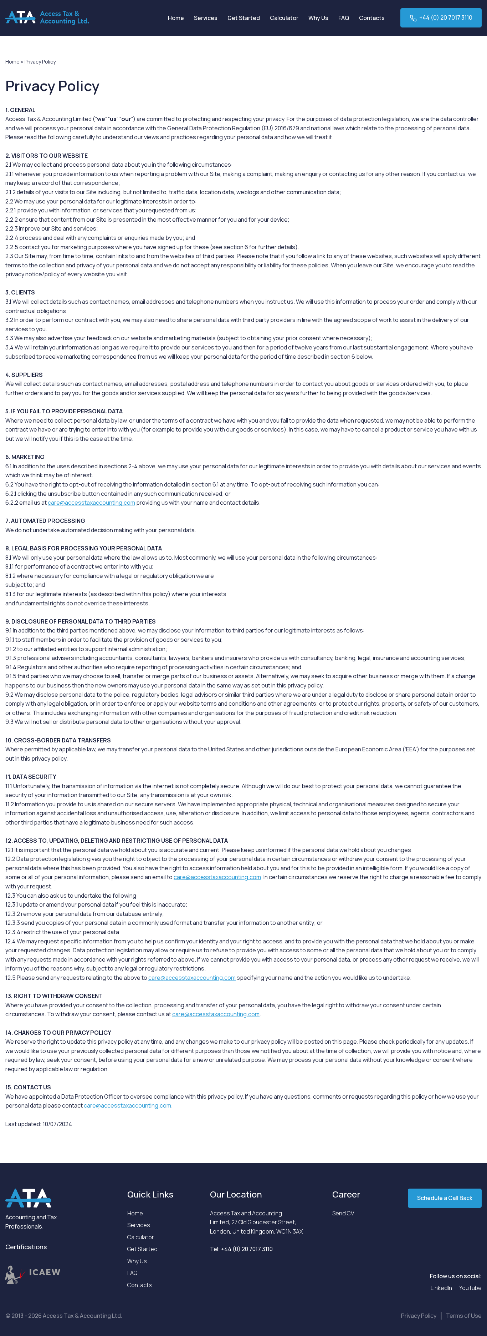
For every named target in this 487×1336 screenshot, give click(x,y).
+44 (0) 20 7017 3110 (445, 17)
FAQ (343, 18)
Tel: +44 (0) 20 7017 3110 (241, 1249)
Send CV (343, 1213)
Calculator (284, 18)
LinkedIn (441, 1288)
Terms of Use (464, 1316)
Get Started (243, 18)
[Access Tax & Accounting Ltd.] (47, 18)
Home (176, 18)
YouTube (470, 1288)
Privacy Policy (418, 1316)
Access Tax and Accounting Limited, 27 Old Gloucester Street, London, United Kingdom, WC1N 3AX (256, 1222)
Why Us (318, 18)
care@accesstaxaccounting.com (91, 502)
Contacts (372, 18)
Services (205, 18)
